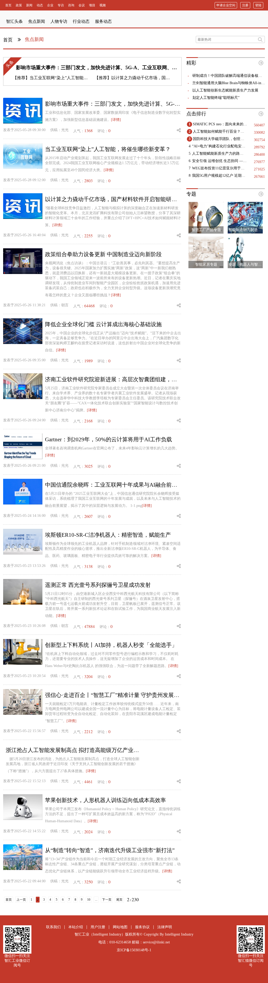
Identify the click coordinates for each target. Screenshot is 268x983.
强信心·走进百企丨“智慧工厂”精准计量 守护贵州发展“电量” (113, 695)
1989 (88, 360)
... (96, 899)
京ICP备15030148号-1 (134, 950)
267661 (259, 177)
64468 (89, 305)
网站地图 (120, 927)
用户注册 (98, 927)
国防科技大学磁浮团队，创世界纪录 (220, 139)
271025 (259, 169)
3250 (88, 881)
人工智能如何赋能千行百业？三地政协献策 (220, 131)
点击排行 (196, 113)
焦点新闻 (34, 39)
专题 (191, 194)
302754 (259, 140)
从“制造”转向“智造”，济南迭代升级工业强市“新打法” (110, 850)
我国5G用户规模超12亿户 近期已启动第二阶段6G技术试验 (219, 176)
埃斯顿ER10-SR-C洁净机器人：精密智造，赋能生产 (108, 535)
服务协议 (142, 927)
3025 (88, 466)
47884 (89, 626)
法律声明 (164, 927)
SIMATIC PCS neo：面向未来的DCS (220, 124)
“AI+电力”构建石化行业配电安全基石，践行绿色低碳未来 (219, 146)
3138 (88, 566)
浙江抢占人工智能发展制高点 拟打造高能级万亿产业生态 (74, 750)
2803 (88, 180)
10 (88, 899)
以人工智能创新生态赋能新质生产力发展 (225, 90)
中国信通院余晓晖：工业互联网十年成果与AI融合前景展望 (113, 485)
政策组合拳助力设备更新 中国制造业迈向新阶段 (103, 254)
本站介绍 (75, 927)
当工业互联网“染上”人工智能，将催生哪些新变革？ (77, 78)
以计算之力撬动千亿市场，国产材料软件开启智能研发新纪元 (167, 78)
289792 (259, 147)
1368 (88, 130)
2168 (88, 420)
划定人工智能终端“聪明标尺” (215, 98)
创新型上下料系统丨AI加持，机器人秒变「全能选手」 (111, 645)
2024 (88, 831)
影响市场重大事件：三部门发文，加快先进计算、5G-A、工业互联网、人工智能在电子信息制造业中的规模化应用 (141, 67)
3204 (88, 676)
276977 (259, 162)
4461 (88, 781)
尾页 (119, 899)
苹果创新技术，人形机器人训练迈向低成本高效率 (105, 800)
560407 (259, 125)
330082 (259, 133)
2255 (88, 235)
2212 (88, 731)
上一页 (21, 899)
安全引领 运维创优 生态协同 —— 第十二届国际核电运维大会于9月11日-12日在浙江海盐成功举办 (219, 161)
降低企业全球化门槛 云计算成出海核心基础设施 (103, 324)
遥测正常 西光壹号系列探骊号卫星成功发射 (98, 585)
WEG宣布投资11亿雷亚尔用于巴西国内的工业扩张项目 (219, 168)
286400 (259, 155)
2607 (88, 516)
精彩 (191, 63)
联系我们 (53, 927)
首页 (8, 39)
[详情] (116, 120)
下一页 (106, 899)
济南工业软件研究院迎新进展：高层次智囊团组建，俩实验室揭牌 (113, 379)
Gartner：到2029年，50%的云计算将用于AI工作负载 (108, 439)
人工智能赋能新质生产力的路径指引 (219, 153)
